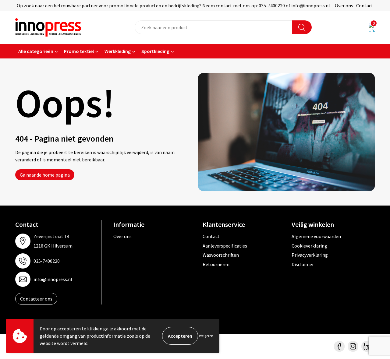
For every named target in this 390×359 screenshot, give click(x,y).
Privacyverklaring (310, 255)
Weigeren (206, 335)
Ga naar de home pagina (45, 175)
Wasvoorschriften (221, 255)
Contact (364, 5)
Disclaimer (303, 264)
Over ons (344, 5)
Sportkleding (155, 51)
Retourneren (216, 264)
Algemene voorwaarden (316, 236)
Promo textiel (79, 51)
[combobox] (213, 27)
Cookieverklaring (309, 246)
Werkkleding (118, 51)
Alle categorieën (35, 51)
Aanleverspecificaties (225, 246)
